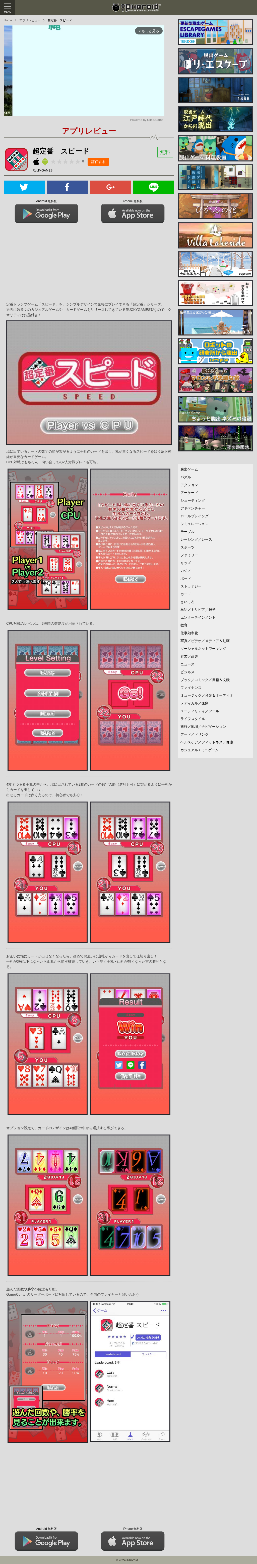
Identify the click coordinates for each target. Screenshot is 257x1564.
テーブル (187, 532)
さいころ (187, 602)
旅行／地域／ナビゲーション (203, 727)
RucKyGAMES (42, 170)
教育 (183, 625)
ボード (185, 578)
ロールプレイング (194, 516)
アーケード (189, 493)
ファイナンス (191, 688)
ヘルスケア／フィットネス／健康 (206, 742)
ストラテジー (191, 586)
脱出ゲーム (189, 469)
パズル (185, 477)
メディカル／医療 (194, 703)
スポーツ (187, 547)
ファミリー (189, 555)
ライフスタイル (192, 719)
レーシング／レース (196, 539)
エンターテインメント (198, 617)
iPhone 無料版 (133, 201)
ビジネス (187, 672)
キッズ (185, 563)
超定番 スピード (60, 20)
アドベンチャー (192, 508)
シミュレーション (194, 524)
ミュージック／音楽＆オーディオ (206, 695)
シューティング (192, 500)
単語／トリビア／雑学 (198, 610)
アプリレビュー (29, 20)
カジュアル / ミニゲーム (199, 750)
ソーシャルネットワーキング (203, 649)
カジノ (185, 571)
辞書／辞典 (189, 656)
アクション (189, 485)
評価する (98, 162)
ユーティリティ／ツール (199, 711)
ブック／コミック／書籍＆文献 (205, 680)
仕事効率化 (189, 633)
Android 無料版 (46, 201)
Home (8, 20)
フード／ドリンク (194, 734)
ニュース (187, 664)
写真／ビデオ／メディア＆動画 (205, 641)
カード (185, 594)
